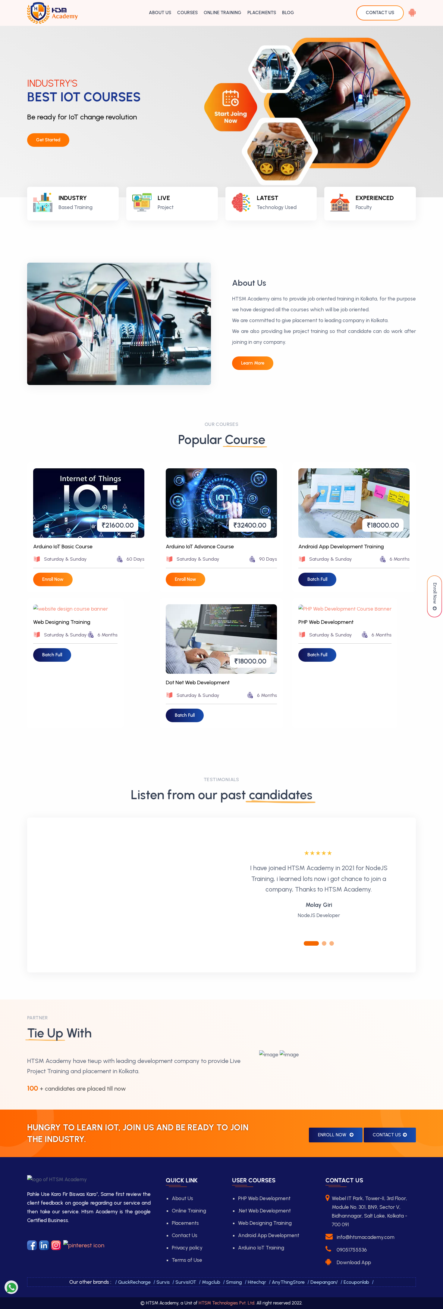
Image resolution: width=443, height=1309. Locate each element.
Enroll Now (435, 594)
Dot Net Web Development (198, 682)
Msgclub (211, 1282)
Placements (261, 12)
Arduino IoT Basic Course (63, 546)
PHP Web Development (325, 622)
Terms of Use (187, 1260)
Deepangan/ (324, 1282)
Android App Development (268, 1235)
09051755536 (352, 1250)
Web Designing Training (61, 622)
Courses (187, 12)
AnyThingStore (288, 1282)
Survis (163, 1282)
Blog (288, 12)
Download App (354, 1262)
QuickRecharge (134, 1282)
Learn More (252, 363)
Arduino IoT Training (261, 1248)
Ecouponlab (356, 1282)
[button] (311, 943)
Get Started (48, 140)
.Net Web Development (264, 1211)
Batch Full (317, 579)
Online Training (222, 12)
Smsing (234, 1282)
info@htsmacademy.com (365, 1237)
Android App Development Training (341, 546)
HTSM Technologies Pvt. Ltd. (227, 1303)
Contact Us (387, 1135)
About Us (160, 12)
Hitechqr (257, 1282)
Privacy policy (187, 1248)
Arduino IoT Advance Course (200, 546)
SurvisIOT (185, 1282)
